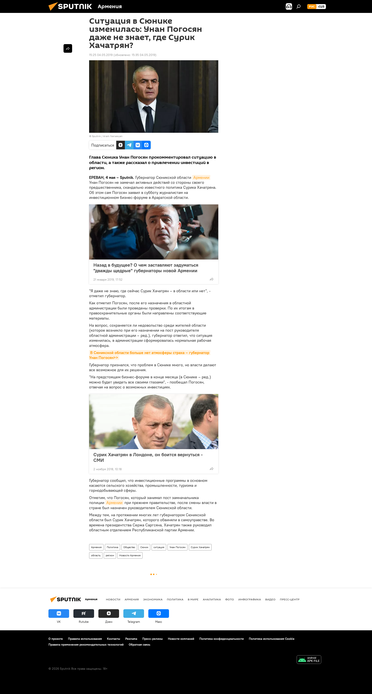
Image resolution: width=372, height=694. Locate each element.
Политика (112, 547)
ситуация (158, 547)
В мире (193, 599)
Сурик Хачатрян (200, 547)
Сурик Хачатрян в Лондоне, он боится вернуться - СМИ (148, 457)
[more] (211, 279)
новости (113, 599)
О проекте (55, 639)
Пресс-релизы (152, 639)
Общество (129, 547)
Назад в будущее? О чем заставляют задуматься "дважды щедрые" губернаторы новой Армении (145, 267)
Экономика (153, 599)
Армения (96, 547)
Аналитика (212, 599)
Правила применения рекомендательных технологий (86, 644)
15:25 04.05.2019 (101, 55)
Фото (229, 599)
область (96, 555)
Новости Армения (130, 555)
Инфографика (249, 599)
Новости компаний (181, 639)
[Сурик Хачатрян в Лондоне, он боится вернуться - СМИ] (153, 421)
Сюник (144, 547)
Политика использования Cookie (271, 639)
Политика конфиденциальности (221, 639)
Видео (270, 599)
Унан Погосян (177, 547)
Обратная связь (139, 644)
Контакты (113, 639)
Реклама (131, 639)
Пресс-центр (289, 599)
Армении (201, 177)
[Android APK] (309, 660)
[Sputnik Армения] (72, 12)
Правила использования (85, 639)
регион (110, 555)
